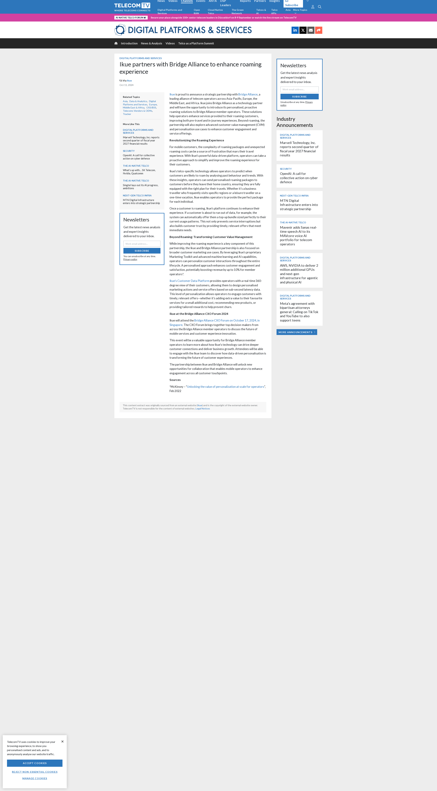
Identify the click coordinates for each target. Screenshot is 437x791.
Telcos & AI (261, 11)
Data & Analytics (138, 101)
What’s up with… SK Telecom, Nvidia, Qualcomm (139, 172)
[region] (35, 761)
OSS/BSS (151, 107)
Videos (170, 43)
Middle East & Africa (133, 107)
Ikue (129, 80)
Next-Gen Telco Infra (137, 195)
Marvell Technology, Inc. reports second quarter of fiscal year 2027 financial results (141, 140)
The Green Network (238, 11)
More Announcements (295, 332)
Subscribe (142, 250)
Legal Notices (202, 408)
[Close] (62, 741)
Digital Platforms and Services (170, 11)
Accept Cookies (35, 763)
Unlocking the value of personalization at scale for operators (225, 386)
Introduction (129, 43)
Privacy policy (130, 259)
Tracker (127, 114)
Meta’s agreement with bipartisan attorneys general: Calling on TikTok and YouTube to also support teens (299, 312)
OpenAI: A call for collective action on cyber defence (139, 157)
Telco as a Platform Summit (196, 43)
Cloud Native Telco (215, 11)
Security (129, 150)
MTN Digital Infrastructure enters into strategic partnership (141, 201)
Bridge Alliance (248, 94)
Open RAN (197, 11)
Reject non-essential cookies (34, 771)
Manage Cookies (34, 778)
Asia (288, 9)
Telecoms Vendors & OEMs (137, 110)
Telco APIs (274, 11)
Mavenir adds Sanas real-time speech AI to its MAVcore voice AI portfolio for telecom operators (298, 235)
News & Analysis (151, 43)
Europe (153, 104)
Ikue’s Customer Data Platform (189, 281)
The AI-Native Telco (136, 165)
